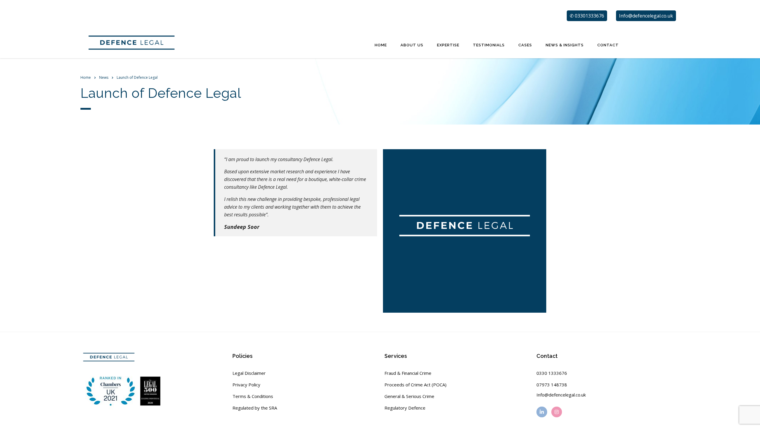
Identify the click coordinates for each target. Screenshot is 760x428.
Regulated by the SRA (254, 408)
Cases (525, 45)
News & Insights (565, 45)
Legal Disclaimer (249, 373)
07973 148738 (551, 385)
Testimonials (489, 45)
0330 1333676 (551, 373)
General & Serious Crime (409, 396)
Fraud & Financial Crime (407, 373)
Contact (608, 45)
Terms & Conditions (252, 396)
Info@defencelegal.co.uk (561, 395)
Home (381, 45)
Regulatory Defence (404, 408)
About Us (411, 45)
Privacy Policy (246, 385)
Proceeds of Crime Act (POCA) (415, 385)
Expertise (448, 45)
